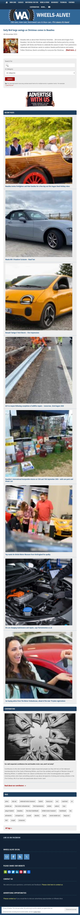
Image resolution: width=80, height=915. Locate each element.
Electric (37, 815)
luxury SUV (49, 801)
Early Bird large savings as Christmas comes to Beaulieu (28, 30)
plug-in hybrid (9, 811)
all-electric (8, 815)
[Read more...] (71, 50)
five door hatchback (32, 811)
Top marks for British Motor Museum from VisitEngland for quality (27, 554)
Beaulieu (20, 811)
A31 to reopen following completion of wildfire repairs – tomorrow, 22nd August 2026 (34, 406)
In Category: (9, 69)
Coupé (13, 820)
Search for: (8, 61)
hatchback (63, 811)
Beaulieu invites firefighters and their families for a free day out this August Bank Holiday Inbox (37, 186)
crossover (22, 820)
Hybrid (41, 801)
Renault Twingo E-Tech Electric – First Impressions (22, 332)
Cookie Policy (37, 912)
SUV (57, 801)
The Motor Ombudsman (22, 806)
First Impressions (38, 806)
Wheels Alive (40, 15)
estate (49, 806)
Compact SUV (19, 815)
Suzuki (29, 815)
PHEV (6, 801)
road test (65, 801)
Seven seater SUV (55, 815)
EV (72, 801)
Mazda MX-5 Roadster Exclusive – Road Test (20, 259)
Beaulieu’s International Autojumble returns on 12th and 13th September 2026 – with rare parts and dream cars (39, 480)
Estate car (8, 806)
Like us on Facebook (11, 837)
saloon (57, 806)
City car (14, 801)
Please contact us (9, 899)
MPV (64, 806)
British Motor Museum (49, 811)
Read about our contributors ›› (15, 785)
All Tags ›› (8, 828)
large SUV (66, 815)
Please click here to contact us (52, 885)
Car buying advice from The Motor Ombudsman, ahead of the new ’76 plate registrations (35, 701)
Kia (70, 811)
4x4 (6, 820)
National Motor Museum (27, 801)
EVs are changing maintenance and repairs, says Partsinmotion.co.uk (28, 628)
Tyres (44, 815)
